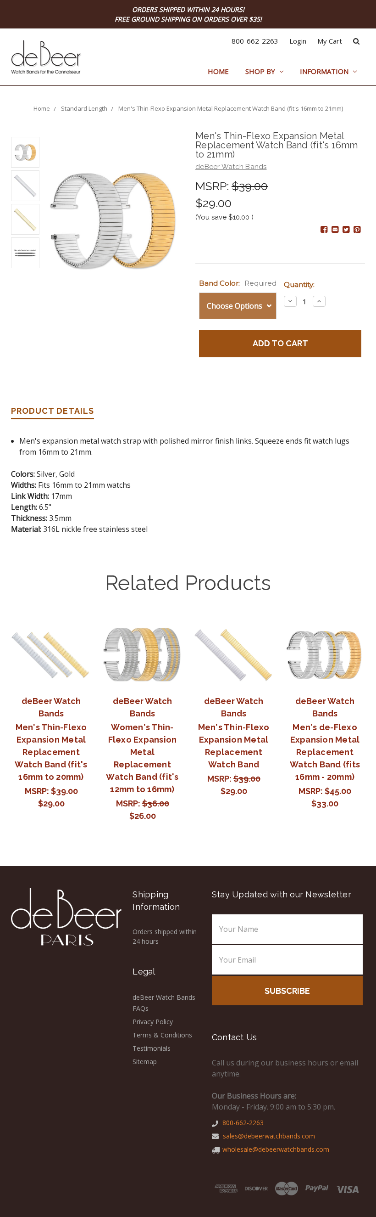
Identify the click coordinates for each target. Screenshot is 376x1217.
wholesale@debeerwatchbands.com (275, 1149)
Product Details (52, 411)
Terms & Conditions (162, 1035)
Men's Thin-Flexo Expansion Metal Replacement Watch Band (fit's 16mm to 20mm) (51, 752)
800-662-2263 (255, 40)
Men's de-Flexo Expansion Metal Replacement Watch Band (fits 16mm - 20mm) (325, 752)
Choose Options (51, 655)
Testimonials (152, 1048)
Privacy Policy (153, 1021)
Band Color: (237, 283)
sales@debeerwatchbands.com (268, 1136)
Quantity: (299, 284)
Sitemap (145, 1061)
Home (218, 71)
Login (297, 40)
